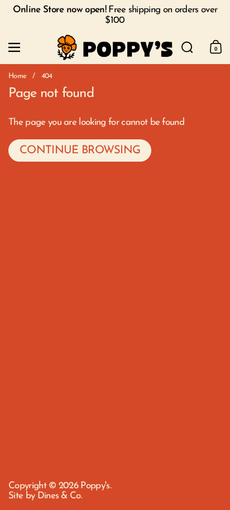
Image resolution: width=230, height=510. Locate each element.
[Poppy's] (115, 47)
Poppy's (94, 485)
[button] (187, 47)
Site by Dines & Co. (45, 496)
